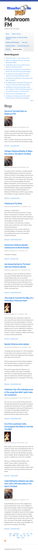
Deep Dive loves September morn (16, 94)
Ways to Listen (16, 34)
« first (10, 533)
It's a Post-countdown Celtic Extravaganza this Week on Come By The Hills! (18, 427)
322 (24, 533)
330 (28, 535)
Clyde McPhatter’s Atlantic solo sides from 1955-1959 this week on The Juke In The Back (18, 484)
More (32, 100)
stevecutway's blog (15, 145)
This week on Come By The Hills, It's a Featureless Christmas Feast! (18, 299)
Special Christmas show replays (16, 344)
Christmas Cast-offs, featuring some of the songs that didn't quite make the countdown (18, 392)
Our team (24, 42)
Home (7, 34)
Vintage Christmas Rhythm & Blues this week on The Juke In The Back (18, 152)
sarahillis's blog (14, 338)
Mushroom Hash (10, 46)
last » (22, 537)
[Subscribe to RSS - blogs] (5, 541)
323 (28, 533)
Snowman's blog (14, 258)
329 (25, 535)
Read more (6, 145)
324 (31, 533)
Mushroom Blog (17, 49)
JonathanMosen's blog (16, 292)
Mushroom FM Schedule (12, 42)
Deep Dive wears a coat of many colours (18, 58)
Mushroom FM (16, 21)
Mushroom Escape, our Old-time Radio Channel (16, 38)
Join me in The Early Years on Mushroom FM (15, 112)
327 (17, 535)
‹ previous (16, 533)
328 (21, 535)
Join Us (8, 49)
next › (18, 537)
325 (10, 535)
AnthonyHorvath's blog (16, 239)
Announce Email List (23, 46)
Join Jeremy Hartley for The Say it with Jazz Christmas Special (17, 265)
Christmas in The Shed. (13, 203)
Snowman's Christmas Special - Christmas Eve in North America (16, 246)
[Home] (19, 10)
